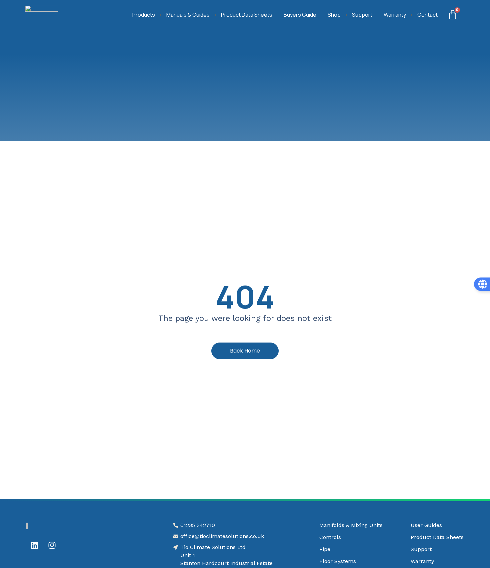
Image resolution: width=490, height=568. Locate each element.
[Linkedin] (34, 545)
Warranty (395, 14)
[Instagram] (52, 545)
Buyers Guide (300, 14)
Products (143, 14)
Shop (334, 14)
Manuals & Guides (188, 14)
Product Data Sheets (246, 14)
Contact (427, 14)
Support (362, 14)
